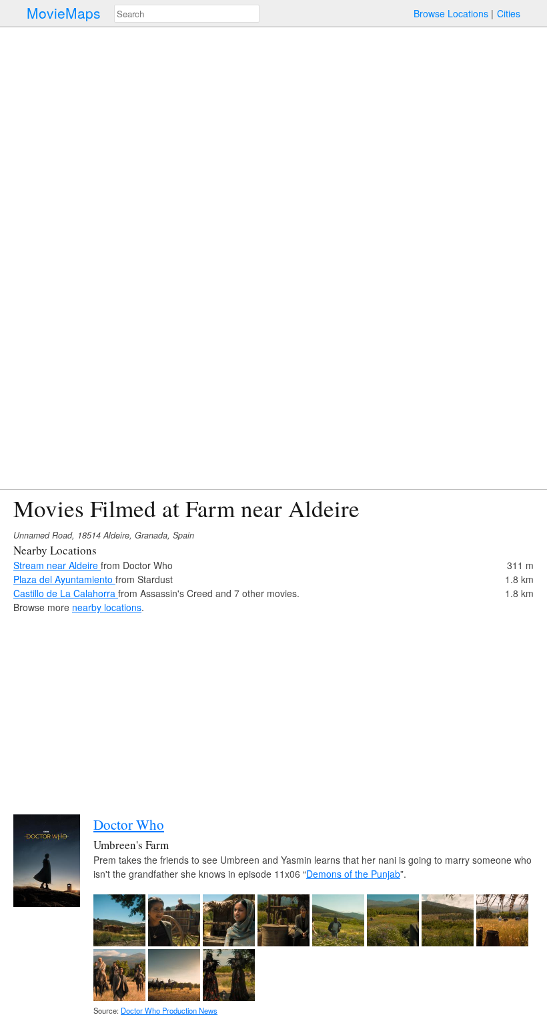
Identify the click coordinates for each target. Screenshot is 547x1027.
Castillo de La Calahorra (65, 593)
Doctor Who (128, 824)
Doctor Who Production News (169, 1010)
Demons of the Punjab (353, 873)
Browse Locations (451, 13)
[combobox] (186, 14)
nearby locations (106, 607)
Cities (508, 13)
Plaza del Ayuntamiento (64, 579)
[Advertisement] (273, 707)
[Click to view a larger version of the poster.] (46, 903)
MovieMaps (64, 13)
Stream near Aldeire (57, 565)
